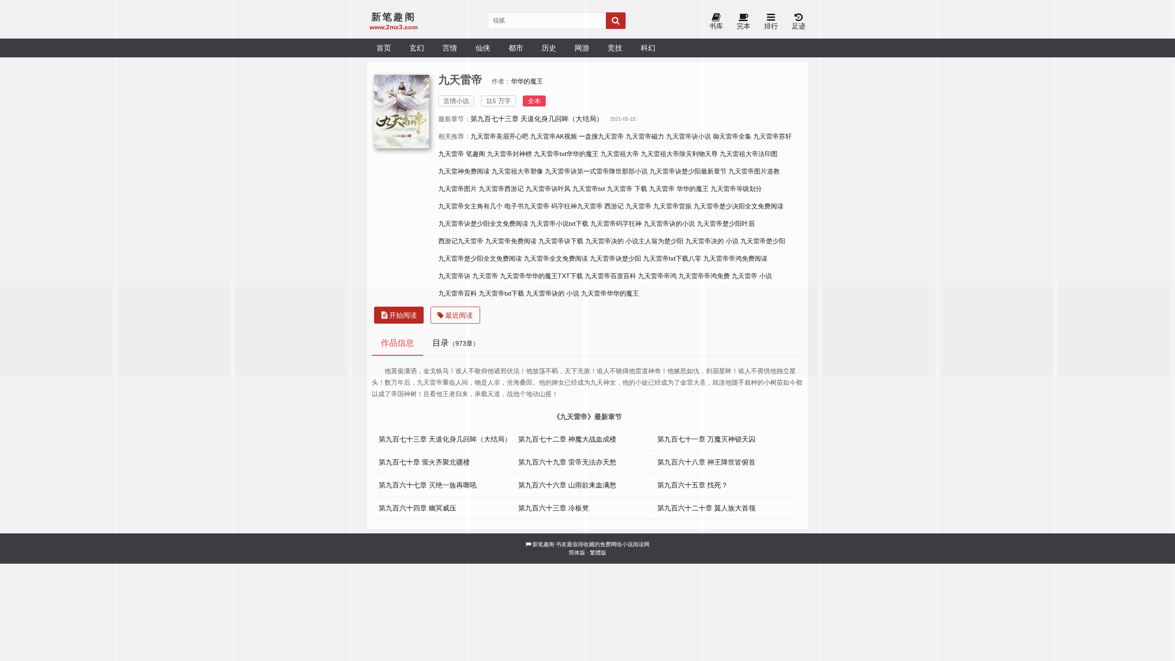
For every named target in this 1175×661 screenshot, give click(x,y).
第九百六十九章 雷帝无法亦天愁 (567, 462)
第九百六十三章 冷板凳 (553, 508)
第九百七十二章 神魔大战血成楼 (567, 439)
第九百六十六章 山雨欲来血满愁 (567, 485)
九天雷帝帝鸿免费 (704, 276)
